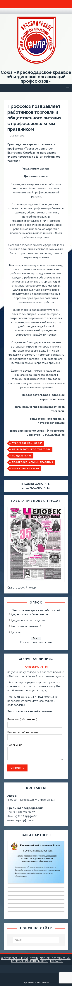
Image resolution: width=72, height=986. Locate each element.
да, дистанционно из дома (28, 620)
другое (16, 632)
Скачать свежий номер (21, 587)
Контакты (56, 961)
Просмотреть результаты (36, 642)
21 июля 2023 (17, 135)
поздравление (22, 456)
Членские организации (55, 958)
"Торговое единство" (27, 443)
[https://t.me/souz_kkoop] (5, 11)
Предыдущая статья (36, 483)
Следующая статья (36, 487)
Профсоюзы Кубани (25, 468)
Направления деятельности (29, 961)
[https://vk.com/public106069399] (13, 11)
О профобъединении (14, 958)
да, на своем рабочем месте (30, 614)
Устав (34, 958)
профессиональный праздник (32, 462)
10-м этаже (42, 982)
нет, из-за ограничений (26, 626)
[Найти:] (36, 940)
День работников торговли (31, 449)
